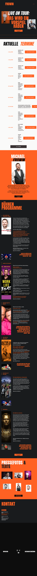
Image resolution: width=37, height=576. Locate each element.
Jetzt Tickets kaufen (30, 51)
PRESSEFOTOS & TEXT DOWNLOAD (18, 496)
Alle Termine (18, 146)
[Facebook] (19, 550)
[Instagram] (17, 550)
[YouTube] (18, 552)
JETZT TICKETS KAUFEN (18, 31)
